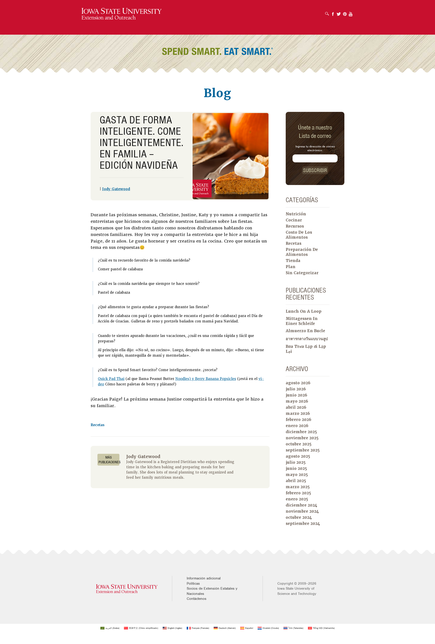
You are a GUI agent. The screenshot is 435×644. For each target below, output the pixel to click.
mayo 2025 (297, 474)
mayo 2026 (297, 401)
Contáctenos (196, 598)
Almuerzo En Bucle (305, 330)
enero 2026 (297, 425)
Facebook (333, 12)
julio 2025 (296, 462)
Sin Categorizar (302, 272)
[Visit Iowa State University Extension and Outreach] (126, 588)
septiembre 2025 (303, 450)
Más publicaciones (109, 459)
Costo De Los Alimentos (299, 235)
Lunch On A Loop (303, 311)
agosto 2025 (298, 456)
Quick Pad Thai (111, 379)
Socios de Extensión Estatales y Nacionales (212, 591)
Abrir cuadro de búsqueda (328, 12)
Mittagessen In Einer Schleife (302, 321)
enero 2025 (297, 499)
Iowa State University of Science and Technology (296, 591)
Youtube (350, 12)
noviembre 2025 (302, 437)
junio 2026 (296, 395)
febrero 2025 (298, 492)
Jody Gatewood (116, 189)
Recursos (295, 226)
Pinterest (345, 12)
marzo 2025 (298, 486)
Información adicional (204, 578)
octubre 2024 (299, 517)
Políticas (193, 583)
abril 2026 (296, 407)
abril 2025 (296, 480)
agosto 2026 (298, 382)
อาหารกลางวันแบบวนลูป (307, 338)
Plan (290, 266)
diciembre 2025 (301, 431)
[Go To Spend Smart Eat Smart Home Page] (122, 14)
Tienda (293, 260)
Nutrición (296, 213)
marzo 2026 (298, 413)
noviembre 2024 (302, 511)
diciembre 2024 (301, 505)
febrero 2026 (298, 419)
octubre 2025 (299, 444)
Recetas (97, 425)
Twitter (338, 12)
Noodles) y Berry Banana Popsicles (205, 379)
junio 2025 (296, 468)
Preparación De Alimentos (302, 252)
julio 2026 (296, 389)
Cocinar (294, 220)
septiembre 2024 (303, 523)
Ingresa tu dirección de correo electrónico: (315, 148)
